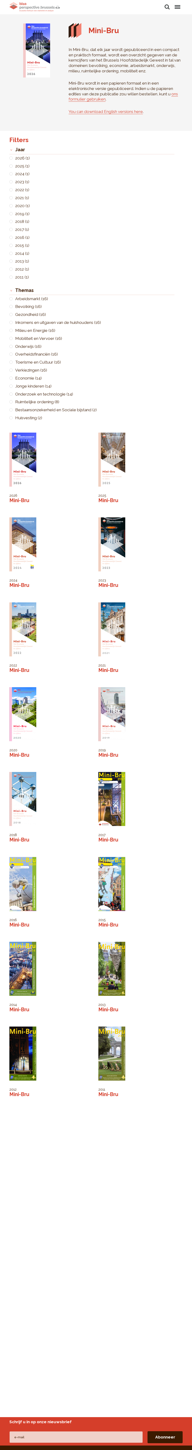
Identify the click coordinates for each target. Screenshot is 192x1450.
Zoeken (167, 4)
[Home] (34, 7)
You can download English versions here (106, 111)
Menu (177, 4)
